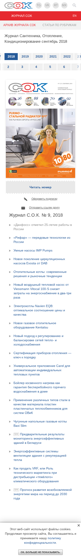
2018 (11, 56)
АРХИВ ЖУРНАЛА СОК (19, 25)
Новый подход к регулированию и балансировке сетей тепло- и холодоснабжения (38, 340)
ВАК (16, 434)
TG (39, 5)
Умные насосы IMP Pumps (33, 250)
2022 (67, 56)
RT (56, 5)
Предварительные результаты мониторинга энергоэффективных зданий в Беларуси (39, 438)
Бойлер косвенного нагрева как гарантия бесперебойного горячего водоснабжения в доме (40, 387)
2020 (39, 56)
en (74, 15)
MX (64, 5)
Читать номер (40, 187)
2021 (53, 56)
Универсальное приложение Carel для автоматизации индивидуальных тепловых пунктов (42, 370)
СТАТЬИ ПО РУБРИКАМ (59, 25)
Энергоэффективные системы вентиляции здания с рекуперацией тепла (40, 455)
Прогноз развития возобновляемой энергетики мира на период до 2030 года (43, 494)
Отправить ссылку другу (44, 207)
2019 (25, 56)
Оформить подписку (44, 198)
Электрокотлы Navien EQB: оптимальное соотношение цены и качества (39, 310)
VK (47, 5)
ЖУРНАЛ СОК (21, 16)
